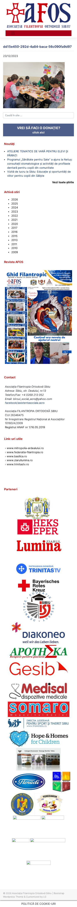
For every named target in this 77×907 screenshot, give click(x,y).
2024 (14, 207)
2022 (14, 215)
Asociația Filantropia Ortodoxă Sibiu (32, 893)
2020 (14, 223)
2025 (14, 203)
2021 (14, 219)
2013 (14, 240)
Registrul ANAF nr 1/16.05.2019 (25, 427)
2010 (14, 248)
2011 (14, 244)
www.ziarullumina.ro (20, 460)
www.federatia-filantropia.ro (25, 452)
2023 (14, 211)
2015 (14, 236)
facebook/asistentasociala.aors (25, 402)
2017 (14, 227)
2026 (14, 199)
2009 (14, 252)
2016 (14, 231)
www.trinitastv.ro (18, 464)
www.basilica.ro (16, 456)
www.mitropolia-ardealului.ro (25, 448)
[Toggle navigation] (13, 33)
